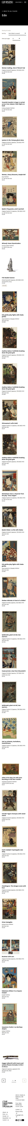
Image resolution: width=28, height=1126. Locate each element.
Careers (5, 1120)
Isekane (3, 1031)
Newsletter (6, 1118)
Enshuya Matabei (6, 108)
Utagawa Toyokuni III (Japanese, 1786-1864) (12, 211)
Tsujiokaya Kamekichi (7, 781)
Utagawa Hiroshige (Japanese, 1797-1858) (11, 673)
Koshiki (3, 995)
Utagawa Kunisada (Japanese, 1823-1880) (11, 602)
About (4, 1112)
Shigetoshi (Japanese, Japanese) (9, 1069)
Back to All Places (9, 11)
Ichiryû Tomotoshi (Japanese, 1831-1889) (11, 280)
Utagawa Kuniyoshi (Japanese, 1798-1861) (11, 70)
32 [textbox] (13, 38)
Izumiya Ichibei (5, 245)
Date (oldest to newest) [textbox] (14, 33)
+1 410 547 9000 (20, 1100)
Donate (5, 1116)
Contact (18, 1109)
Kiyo (3, 176)
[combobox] (17, 33)
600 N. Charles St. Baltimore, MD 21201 (20, 1096)
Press (4, 1114)
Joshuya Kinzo (5, 924)
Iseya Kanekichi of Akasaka (8, 319)
